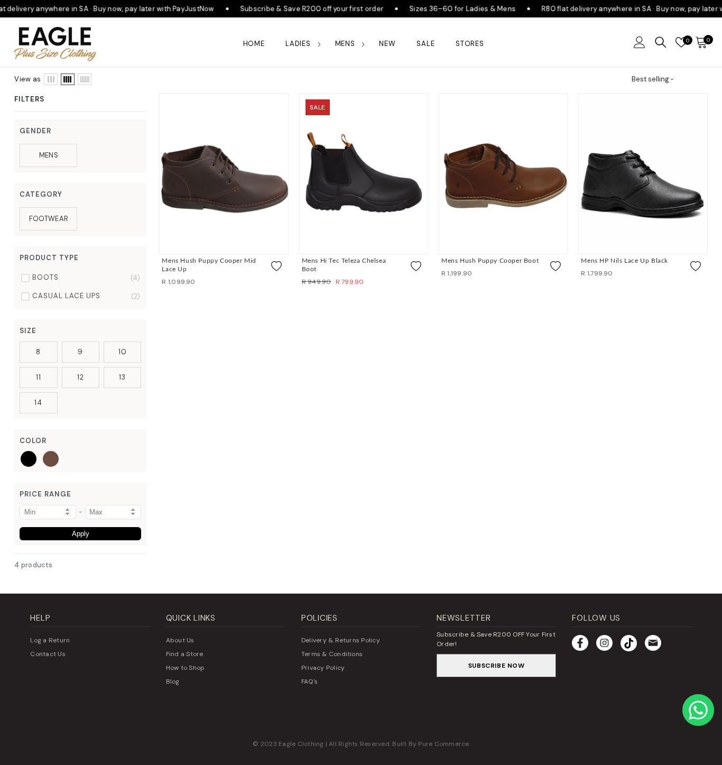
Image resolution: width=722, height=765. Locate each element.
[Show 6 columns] (84, 79)
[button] (639, 42)
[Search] (661, 42)
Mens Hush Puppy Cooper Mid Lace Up (209, 264)
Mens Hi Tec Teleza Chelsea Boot (344, 264)
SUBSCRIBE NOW (496, 665)
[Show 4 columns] (68, 79)
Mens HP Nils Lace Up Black (624, 260)
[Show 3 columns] (51, 79)
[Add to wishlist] (276, 266)
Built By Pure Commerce (430, 744)
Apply (80, 534)
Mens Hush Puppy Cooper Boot (490, 260)
